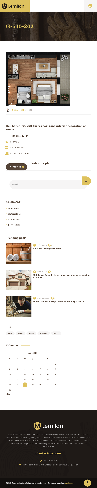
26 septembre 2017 (43, 298)
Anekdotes (69, 483)
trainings (44, 333)
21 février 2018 (42, 245)
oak (10, 333)
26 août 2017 (29, 110)
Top (87, 484)
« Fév (8, 394)
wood (57, 333)
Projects (12, 219)
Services (12, 225)
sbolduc (15, 110)
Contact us (15, 166)
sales (32, 333)
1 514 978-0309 (50, 460)
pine (21, 333)
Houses (12, 208)
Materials (13, 214)
